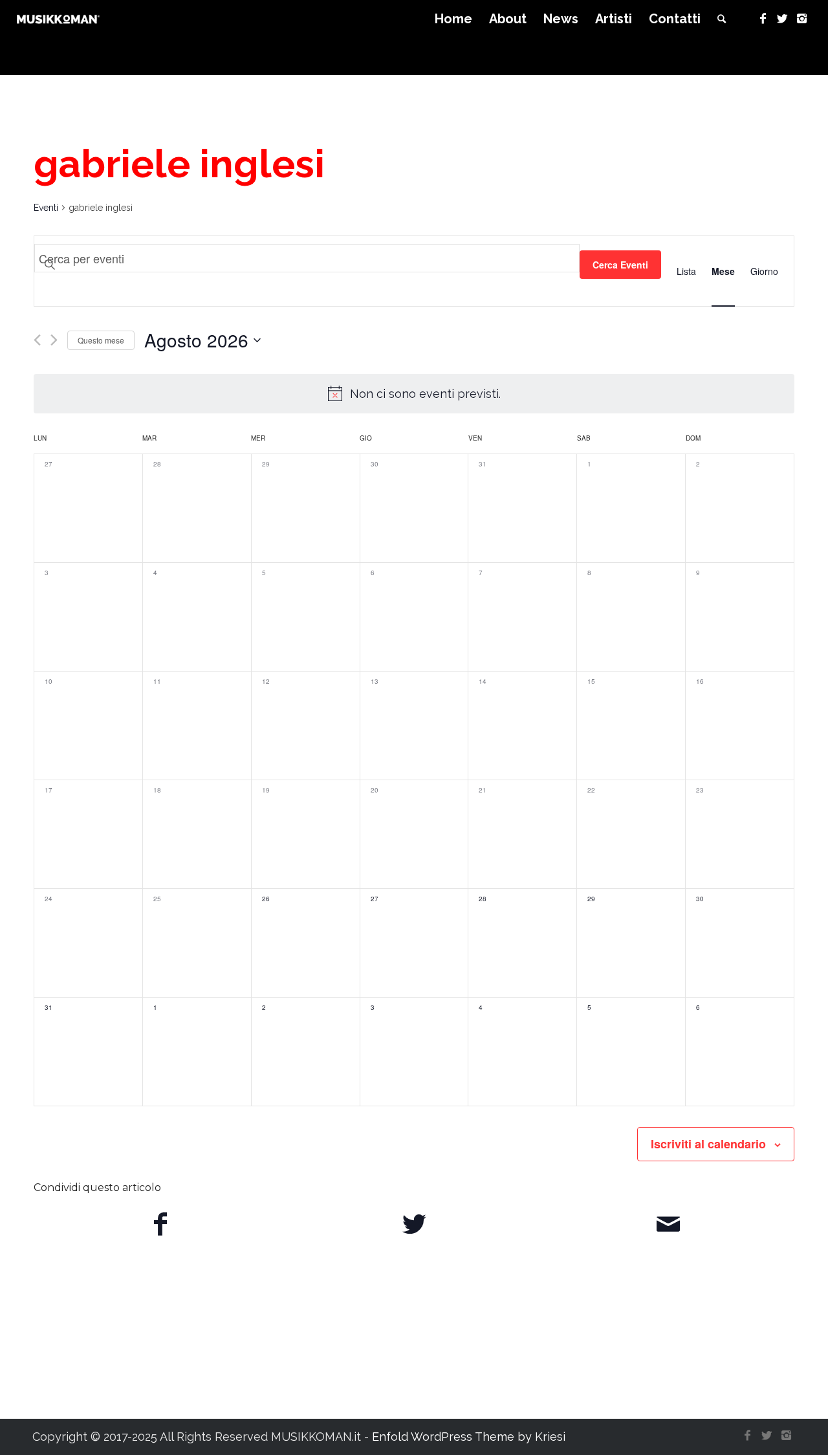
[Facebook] (762, 18)
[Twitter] (782, 18)
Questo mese (101, 339)
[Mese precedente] (37, 340)
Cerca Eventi (620, 264)
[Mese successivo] (54, 340)
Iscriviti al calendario (708, 1143)
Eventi (46, 207)
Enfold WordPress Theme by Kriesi (468, 1436)
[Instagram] (801, 18)
